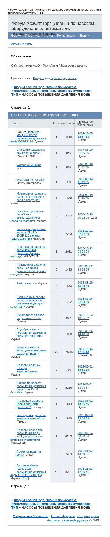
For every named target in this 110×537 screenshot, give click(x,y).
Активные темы (21, 43)
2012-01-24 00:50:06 (85, 434)
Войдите (38, 78)
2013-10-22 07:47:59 (85, 232)
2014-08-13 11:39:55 (85, 180)
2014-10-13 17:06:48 (85, 350)
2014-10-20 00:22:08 (85, 216)
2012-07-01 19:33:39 (85, 368)
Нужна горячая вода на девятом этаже (30, 316)
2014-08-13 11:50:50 (85, 197)
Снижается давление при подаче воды (31, 151)
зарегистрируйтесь (64, 78)
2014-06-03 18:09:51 (85, 452)
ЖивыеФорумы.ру (76, 520)
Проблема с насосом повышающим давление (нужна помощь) (27, 251)
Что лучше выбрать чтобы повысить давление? (30, 404)
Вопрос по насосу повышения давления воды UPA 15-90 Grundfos (28, 387)
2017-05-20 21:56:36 (85, 151)
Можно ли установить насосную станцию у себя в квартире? (31, 197)
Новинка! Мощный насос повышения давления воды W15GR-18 (28, 136)
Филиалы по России (30, 179)
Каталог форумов (63, 516)
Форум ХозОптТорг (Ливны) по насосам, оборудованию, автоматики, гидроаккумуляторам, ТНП (51, 90)
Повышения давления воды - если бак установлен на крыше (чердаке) (28, 269)
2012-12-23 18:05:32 (85, 316)
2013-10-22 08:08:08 (85, 250)
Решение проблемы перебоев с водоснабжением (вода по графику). (27, 216)
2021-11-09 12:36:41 (85, 470)
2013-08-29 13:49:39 (85, 284)
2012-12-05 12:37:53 (85, 135)
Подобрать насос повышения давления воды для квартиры (31, 332)
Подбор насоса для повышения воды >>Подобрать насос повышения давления (26, 434)
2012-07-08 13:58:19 (85, 417)
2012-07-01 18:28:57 (85, 386)
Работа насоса (27, 283)
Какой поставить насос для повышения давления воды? (32, 350)
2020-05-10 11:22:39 (85, 166)
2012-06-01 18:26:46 (85, 402)
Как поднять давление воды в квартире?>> (31, 417)
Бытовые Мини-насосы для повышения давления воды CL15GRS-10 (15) (28, 470)
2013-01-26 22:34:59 (85, 300)
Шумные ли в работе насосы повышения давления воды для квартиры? (27, 301)
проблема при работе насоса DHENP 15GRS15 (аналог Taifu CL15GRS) (28, 233)
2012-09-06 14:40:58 (85, 332)
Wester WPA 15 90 (29, 165)
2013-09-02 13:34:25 (85, 268)
